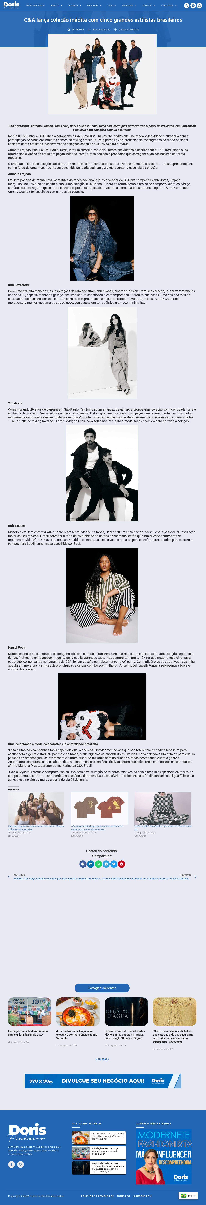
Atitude (147, 5)
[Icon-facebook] (11, 1164)
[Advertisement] (103, 1095)
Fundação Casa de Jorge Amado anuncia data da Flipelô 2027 (105, 1151)
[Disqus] (102, 933)
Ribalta (55, 5)
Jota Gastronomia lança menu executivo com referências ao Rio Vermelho (76, 1034)
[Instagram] (199, 5)
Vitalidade (167, 5)
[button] (186, 5)
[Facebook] (193, 5)
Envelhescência (35, 5)
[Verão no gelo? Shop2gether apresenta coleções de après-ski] (164, 808)
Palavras (92, 5)
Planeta (73, 5)
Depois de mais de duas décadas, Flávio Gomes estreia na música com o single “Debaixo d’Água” (125, 1034)
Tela (110, 5)
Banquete (127, 5)
